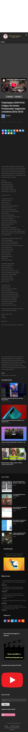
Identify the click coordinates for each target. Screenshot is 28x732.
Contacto (12, 729)
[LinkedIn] (15, 620)
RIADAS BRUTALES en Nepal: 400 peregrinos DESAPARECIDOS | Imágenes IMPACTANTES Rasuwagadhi (13, 589)
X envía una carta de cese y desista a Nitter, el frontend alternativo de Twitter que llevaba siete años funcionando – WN (13, 595)
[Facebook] (5, 620)
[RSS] (23, 620)
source (3, 373)
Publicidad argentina (11, 122)
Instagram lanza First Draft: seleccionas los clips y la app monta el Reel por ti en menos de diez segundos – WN (14, 582)
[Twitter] (12, 620)
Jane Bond (8, 115)
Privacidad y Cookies (14, 726)
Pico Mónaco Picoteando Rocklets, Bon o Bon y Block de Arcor (14, 601)
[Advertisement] (14, 16)
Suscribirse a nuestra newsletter (12, 727)
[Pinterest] (19, 620)
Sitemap (6, 726)
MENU (3, 42)
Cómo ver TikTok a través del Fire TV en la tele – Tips (13, 442)
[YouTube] (8, 620)
